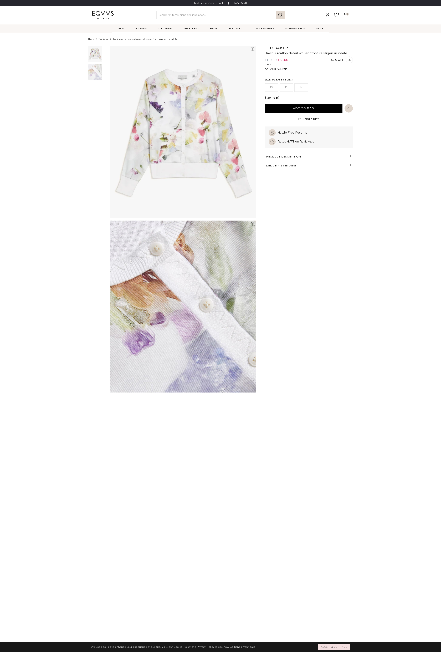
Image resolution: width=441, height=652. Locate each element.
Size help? (272, 97)
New (121, 28)
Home (91, 39)
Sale (319, 28)
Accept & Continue (334, 646)
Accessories (264, 28)
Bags (214, 28)
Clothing (165, 28)
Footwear (237, 28)
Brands (141, 28)
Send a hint (311, 119)
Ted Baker (104, 39)
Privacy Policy (205, 646)
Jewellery (191, 28)
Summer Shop (295, 28)
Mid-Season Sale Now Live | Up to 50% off (220, 3)
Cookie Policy (182, 646)
